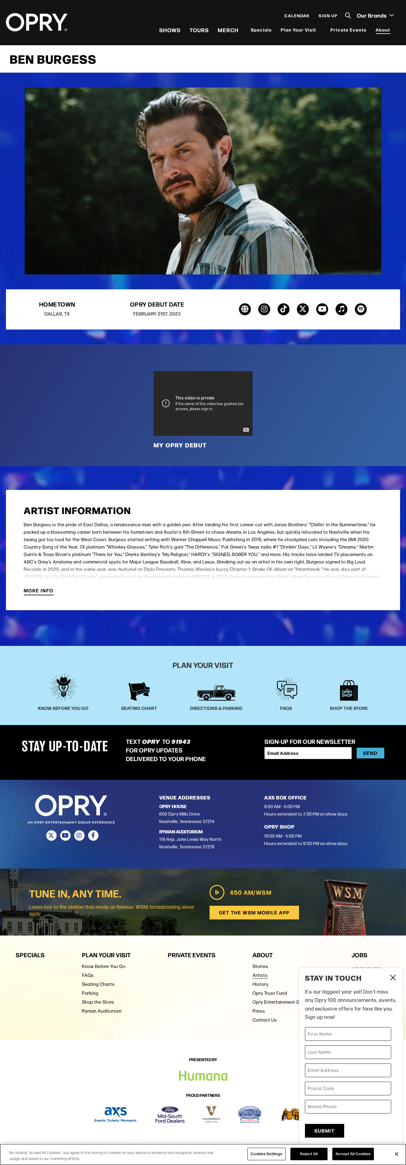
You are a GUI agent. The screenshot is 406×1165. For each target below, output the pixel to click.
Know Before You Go (103, 966)
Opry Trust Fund (270, 993)
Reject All (309, 1153)
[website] (245, 309)
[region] (203, 1154)
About (383, 29)
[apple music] (341, 309)
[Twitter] (51, 835)
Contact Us (265, 1020)
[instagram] (264, 309)
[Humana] (203, 1076)
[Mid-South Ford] (170, 1114)
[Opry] (36, 22)
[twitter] (303, 309)
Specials (261, 29)
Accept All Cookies (353, 1153)
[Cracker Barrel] (295, 1114)
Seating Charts (98, 984)
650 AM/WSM (251, 892)
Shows (170, 30)
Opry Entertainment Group (281, 1002)
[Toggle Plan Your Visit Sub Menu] (320, 30)
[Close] (396, 1154)
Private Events (349, 29)
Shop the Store (98, 1002)
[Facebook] (93, 835)
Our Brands (372, 15)
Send (370, 752)
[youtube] (322, 309)
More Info (38, 591)
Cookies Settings (266, 1153)
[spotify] (361, 309)
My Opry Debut (180, 445)
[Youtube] (65, 835)
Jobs (360, 954)
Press (259, 1011)
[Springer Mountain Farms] (249, 1114)
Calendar (297, 15)
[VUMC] (211, 1114)
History (260, 984)
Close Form (392, 978)
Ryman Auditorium (102, 1011)
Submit (324, 1130)
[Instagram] (79, 835)
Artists (260, 975)
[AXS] (116, 1114)
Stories (260, 966)
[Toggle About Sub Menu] (394, 30)
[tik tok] (283, 309)
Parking (90, 993)
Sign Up (328, 15)
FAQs (88, 975)
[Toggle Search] (348, 16)
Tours (199, 30)
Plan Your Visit (298, 29)
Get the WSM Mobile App (254, 912)
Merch (228, 30)
